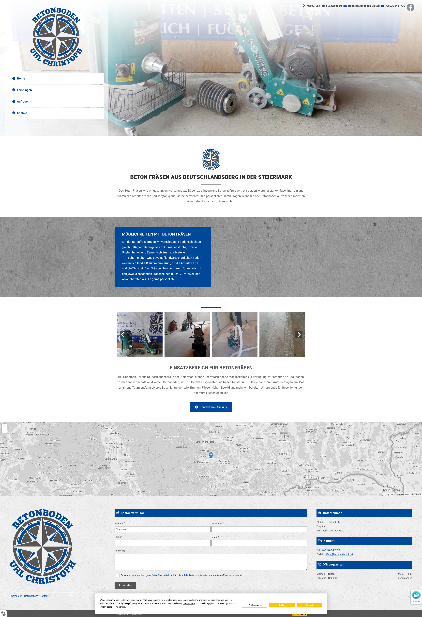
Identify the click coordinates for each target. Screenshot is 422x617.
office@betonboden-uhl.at (363, 6)
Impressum (16, 596)
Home (21, 78)
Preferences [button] (120, 607)
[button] (211, 407)
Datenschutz (31, 596)
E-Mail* (215, 537)
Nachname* (217, 523)
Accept (309, 605)
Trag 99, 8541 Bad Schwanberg (323, 6)
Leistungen (24, 90)
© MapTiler (388, 494)
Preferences (255, 605)
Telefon (118, 537)
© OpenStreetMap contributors (407, 494)
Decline (282, 605)
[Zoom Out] (4, 431)
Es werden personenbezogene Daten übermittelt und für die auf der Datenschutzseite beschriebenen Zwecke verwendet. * (182, 575)
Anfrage (22, 101)
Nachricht (120, 551)
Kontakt (22, 113)
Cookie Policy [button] (189, 603)
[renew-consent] (3, 613)
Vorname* (120, 523)
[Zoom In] (4, 426)
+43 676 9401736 (394, 6)
